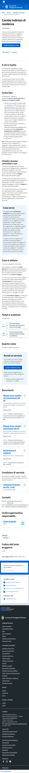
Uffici (3, 631)
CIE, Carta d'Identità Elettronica (14, 106)
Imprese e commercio (7, 656)
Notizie (4, 691)
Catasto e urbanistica (7, 661)
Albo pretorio (5, 743)
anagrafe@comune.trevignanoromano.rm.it (17, 505)
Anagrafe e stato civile (19, 12)
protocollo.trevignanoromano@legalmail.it (16, 507)
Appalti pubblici (6, 658)
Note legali (5, 750)
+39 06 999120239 (12, 501)
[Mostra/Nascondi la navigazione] (3, 6)
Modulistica (7, 410)
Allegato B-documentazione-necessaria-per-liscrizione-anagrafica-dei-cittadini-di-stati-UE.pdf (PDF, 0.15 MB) (14, 442)
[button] (26, 7)
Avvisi (3, 695)
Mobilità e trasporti (7, 666)
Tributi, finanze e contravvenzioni (11, 673)
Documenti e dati (6, 641)
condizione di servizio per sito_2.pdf (12, 485)
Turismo (4, 663)
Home (3, 12)
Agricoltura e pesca (7, 683)
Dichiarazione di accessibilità (9, 752)
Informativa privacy (7, 747)
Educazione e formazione (8, 668)
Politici (4, 636)
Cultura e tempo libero (8, 651)
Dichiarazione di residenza (9, 451)
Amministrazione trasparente (10, 740)
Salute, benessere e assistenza (10, 678)
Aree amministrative (7, 629)
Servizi (9, 12)
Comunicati (5, 693)
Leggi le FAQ (5, 729)
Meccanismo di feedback (8, 755)
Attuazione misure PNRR (8, 745)
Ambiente (4, 676)
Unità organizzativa (6, 771)
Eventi (4, 705)
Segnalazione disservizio (8, 734)
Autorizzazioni (6, 681)
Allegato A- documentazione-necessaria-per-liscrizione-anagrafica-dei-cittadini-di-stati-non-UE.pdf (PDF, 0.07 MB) (14, 416)
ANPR (14, 103)
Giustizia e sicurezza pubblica (9, 671)
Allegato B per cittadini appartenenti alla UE (12, 427)
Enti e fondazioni (6, 634)
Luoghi (4, 703)
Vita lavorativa (6, 653)
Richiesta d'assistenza (8, 736)
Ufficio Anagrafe (9, 521)
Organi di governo (7, 626)
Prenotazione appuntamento (9, 731)
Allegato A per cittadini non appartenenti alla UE (12, 398)
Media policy (5, 768)
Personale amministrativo (9, 639)
